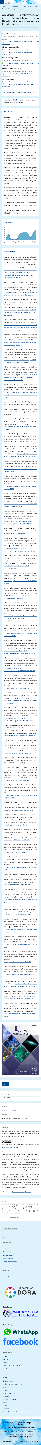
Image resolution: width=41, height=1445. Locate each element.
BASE (5, 1403)
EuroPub (6, 1409)
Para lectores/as (8, 1255)
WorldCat (6, 1396)
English (5, 1274)
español (6, 1277)
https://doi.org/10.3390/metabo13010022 (17, 840)
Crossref (6, 1387)
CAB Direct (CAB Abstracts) (12, 1366)
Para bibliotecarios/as (10, 1262)
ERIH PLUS (6, 1359)
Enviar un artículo (11, 1229)
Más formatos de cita (11, 1217)
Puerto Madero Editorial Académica (15, 1412)
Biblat (5, 1369)
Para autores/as (8, 1258)
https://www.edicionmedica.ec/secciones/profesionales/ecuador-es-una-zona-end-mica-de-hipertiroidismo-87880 (20, 394)
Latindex (6, 1362)
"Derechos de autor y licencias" (21, 1192)
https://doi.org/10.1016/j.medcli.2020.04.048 (17, 753)
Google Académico (9, 1399)
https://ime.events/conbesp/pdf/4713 (15, 825)
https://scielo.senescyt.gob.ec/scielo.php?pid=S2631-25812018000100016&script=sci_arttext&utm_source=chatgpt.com (20, 312)
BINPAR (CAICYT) (9, 1393)
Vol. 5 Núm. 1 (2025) (30, 7)
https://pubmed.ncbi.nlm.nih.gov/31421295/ (17, 962)
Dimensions (7, 1375)
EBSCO (5, 1372)
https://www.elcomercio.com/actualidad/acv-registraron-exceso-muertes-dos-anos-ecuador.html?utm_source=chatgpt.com (20, 342)
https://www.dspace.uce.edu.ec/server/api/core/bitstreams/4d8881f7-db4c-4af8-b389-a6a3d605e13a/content (20, 618)
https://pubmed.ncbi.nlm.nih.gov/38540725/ (17, 780)
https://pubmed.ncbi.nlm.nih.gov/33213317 (19, 810)
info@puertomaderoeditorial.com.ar (22, 1436)
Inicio (3, 7)
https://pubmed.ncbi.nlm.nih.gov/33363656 (17, 688)
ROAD (5, 1390)
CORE (5, 1406)
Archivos (15, 7)
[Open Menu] (2, 2)
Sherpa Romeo (8, 1381)
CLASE (5, 1356)
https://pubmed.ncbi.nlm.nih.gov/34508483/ (17, 885)
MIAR (5, 1378)
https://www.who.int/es (20, 533)
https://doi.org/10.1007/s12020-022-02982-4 (17, 914)
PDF (6, 1084)
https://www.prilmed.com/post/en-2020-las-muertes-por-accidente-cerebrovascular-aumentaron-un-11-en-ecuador (20, 377)
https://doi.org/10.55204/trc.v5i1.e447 (20, 92)
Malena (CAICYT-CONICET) (12, 1384)
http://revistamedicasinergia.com (14, 598)
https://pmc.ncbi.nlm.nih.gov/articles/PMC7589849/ (20, 974)
